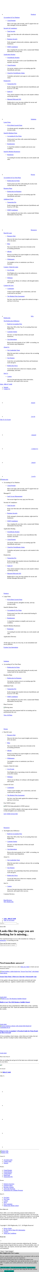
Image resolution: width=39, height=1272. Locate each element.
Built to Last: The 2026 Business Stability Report (15, 1002)
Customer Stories (12, 331)
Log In (33, 416)
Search (33, 402)
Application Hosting (9, 54)
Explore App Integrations (11, 647)
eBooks (9, 251)
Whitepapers (10, 259)
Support (6, 387)
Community (10, 288)
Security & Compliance (10, 28)
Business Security (12, 39)
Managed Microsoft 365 (14, 99)
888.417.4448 (6, 384)
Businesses (10, 154)
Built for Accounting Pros (14, 324)
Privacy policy (31, 1267)
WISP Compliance (12, 47)
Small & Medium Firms (10, 133)
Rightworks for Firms (13, 180)
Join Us (6, 373)
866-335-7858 (25, 967)
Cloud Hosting (11, 65)
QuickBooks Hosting (13, 57)
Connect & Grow (9, 285)
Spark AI (9, 91)
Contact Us (7, 389)
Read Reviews (8, 900)
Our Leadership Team (13, 350)
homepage (3, 940)
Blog (8, 244)
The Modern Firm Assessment (15, 296)
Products (33, 14)
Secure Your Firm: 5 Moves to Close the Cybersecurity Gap (18, 976)
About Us (6, 347)
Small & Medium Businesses (12, 151)
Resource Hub (11, 236)
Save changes (9, 1251)
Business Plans (8, 188)
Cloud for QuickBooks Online (16, 73)
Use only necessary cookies (18, 1267)
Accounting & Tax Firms (14, 136)
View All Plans (8, 715)
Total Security (11, 31)
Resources (34, 230)
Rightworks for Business (14, 191)
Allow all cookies (5, 1267)
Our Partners (11, 358)
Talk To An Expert (5, 419)
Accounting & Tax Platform (12, 17)
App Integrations (12, 339)
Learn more (3, 997)
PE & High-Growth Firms (14, 125)
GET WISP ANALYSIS (11, 814)
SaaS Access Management (14, 496)
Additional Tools (8, 199)
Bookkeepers (11, 144)
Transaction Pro (11, 84)
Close (2, 1251)
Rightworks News (12, 365)
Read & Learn (8, 233)
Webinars (10, 278)
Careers (9, 376)
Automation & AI (5, 1027)
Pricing (33, 174)
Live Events (10, 270)
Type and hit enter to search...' (8, 943)
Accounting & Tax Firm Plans (12, 177)
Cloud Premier (11, 20)
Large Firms (7, 122)
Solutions (33, 119)
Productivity (7, 81)
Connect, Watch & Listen (11, 267)
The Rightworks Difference (11, 321)
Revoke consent (9, 1271)
